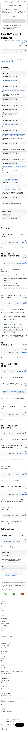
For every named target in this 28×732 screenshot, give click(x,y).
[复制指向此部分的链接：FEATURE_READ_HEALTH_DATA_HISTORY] (12, 428)
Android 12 (3, 665)
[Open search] (19, 2)
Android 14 (3, 660)
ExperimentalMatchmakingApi (11, 113)
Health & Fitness (4, 625)
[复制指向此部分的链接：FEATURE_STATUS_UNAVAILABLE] (11, 510)
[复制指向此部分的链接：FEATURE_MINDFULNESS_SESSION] (8, 366)
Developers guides (5, 676)
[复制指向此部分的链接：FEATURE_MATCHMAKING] (13, 345)
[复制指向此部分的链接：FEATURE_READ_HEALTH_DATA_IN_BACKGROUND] (14, 448)
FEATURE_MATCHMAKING (8, 114)
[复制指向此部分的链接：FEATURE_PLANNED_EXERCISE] (9, 408)
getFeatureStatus (7, 218)
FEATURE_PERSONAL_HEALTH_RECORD (11, 135)
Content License (15, 584)
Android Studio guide (6, 673)
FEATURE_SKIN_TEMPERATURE (10, 179)
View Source (22, 42)
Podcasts (3, 615)
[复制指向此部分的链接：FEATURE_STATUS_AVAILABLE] (2, 489)
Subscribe (20, 725)
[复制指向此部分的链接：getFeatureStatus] (14, 535)
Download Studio (5, 680)
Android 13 (3, 663)
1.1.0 (26, 44)
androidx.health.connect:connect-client (17, 40)
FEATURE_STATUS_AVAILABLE (10, 189)
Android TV (3, 648)
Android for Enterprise (6, 603)
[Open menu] (2, 1)
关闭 (14, 16)
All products (4, 714)
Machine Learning (5, 623)
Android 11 (3, 667)
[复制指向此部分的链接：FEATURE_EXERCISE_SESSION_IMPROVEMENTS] (2, 258)
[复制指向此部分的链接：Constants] (11, 228)
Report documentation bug (7, 691)
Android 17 (3, 654)
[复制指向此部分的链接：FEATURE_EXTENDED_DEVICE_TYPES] (12, 298)
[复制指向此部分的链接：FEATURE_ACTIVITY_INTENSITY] (9, 236)
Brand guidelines (15, 719)
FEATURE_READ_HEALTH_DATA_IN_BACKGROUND (14, 167)
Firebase (3, 709)
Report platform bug (5, 688)
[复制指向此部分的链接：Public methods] (15, 529)
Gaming (3, 621)
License (7, 719)
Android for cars (5, 645)
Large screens (4, 638)
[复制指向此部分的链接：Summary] (10, 68)
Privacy (2, 630)
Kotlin (20, 45)
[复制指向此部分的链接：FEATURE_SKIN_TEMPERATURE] (12, 469)
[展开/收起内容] (3, 30)
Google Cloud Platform (6, 711)
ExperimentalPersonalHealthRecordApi (14, 134)
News (2, 610)
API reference (4, 678)
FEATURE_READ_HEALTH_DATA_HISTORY (12, 157)
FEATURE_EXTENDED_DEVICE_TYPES (11, 103)
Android (3, 601)
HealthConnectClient (7, 61)
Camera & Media (5, 628)
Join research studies (6, 695)
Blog (2, 613)
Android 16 (3, 656)
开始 (14, 21)
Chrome (3, 707)
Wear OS (3, 641)
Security (3, 606)
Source (2, 608)
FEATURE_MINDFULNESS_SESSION (11, 124)
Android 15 (3, 658)
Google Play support (5, 693)
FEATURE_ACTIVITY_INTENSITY (11, 80)
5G (2, 632)
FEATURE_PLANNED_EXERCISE (10, 147)
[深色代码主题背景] (26, 50)
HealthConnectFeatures (19, 52)
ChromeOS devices (5, 643)
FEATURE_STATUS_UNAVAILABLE (11, 201)
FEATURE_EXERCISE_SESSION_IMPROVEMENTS (14, 90)
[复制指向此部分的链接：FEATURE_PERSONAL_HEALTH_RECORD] (8, 386)
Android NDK (4, 682)
